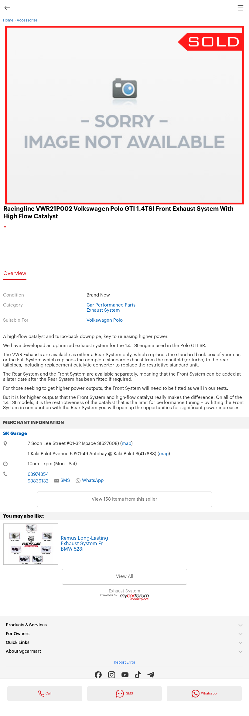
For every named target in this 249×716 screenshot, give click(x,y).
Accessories (27, 20)
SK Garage (15, 433)
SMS (65, 480)
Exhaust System (103, 310)
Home (8, 20)
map (126, 443)
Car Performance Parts (111, 305)
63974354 (38, 474)
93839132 (38, 481)
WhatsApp (93, 480)
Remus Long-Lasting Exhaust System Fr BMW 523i (84, 544)
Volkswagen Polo (105, 320)
